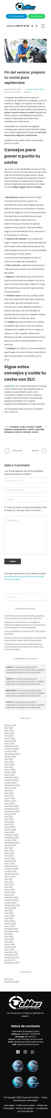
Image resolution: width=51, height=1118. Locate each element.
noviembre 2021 (11, 868)
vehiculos (27, 432)
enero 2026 (9, 743)
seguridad (39, 429)
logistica (8, 429)
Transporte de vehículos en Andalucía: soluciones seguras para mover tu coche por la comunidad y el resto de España (25, 625)
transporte (9, 432)
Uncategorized (11, 981)
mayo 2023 (9, 821)
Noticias (27, 92)
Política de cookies (25, 1105)
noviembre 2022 (11, 837)
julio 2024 (8, 790)
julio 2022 (8, 848)
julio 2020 (8, 910)
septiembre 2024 (12, 785)
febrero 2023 (10, 829)
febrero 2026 (10, 741)
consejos (30, 426)
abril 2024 (8, 795)
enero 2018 (9, 949)
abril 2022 (8, 855)
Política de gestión (25, 1108)
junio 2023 (8, 819)
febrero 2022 (10, 861)
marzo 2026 (9, 738)
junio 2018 (8, 936)
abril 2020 (8, 918)
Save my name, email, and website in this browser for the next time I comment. (25, 509)
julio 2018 (8, 934)
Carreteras (14, 426)
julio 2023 (8, 816)
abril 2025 (8, 767)
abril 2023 (8, 824)
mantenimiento (19, 429)
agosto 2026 (10, 725)
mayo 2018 (9, 939)
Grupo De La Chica (36, 89)
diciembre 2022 (11, 835)
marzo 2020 (9, 921)
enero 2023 (9, 832)
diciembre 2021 (11, 866)
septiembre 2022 (12, 842)
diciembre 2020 (11, 897)
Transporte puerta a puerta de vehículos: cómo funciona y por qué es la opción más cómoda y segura (23, 646)
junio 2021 (8, 881)
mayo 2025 (9, 764)
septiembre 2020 (12, 905)
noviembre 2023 (11, 808)
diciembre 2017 (11, 952)
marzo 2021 (9, 889)
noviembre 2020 (11, 900)
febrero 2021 (10, 892)
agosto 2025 (10, 756)
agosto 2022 (10, 845)
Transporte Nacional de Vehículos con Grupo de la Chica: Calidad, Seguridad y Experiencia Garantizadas (25, 670)
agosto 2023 (10, 814)
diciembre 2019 (11, 928)
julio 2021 (8, 879)
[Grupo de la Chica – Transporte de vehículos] (25, 6)
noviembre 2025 (11, 748)
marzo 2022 (9, 858)
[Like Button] (35, 92)
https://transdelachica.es (28, 1044)
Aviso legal (9, 1105)
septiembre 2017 (11, 957)
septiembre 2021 (11, 874)
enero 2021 (9, 895)
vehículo (18, 432)
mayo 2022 (9, 853)
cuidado (38, 426)
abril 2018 (8, 941)
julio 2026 (8, 728)
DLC (13, 386)
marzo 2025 (9, 769)
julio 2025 (8, 759)
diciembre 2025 (11, 746)
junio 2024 (9, 793)
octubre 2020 (10, 902)
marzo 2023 (9, 827)
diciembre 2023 (11, 806)
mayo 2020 (9, 915)
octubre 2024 (10, 782)
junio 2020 (8, 913)
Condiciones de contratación (33, 1110)
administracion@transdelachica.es (28, 1042)
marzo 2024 (9, 798)
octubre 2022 (10, 840)
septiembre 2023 (12, 811)
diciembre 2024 (11, 777)
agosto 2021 (9, 876)
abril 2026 (8, 735)
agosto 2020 (10, 908)
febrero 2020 (10, 923)
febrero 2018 (10, 947)
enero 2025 (9, 775)
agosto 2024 (10, 788)
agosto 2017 (9, 960)
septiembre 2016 (11, 962)
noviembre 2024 (11, 780)
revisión (30, 429)
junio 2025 (8, 761)
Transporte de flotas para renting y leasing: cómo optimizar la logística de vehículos (24, 616)
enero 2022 (9, 863)
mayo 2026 (9, 733)
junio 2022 (8, 850)
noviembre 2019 (11, 931)
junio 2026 (8, 730)
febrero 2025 (10, 772)
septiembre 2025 (12, 754)
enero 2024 (9, 803)
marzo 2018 (9, 944)
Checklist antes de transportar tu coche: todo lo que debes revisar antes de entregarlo (25, 638)
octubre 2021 (10, 871)
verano (35, 432)
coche (22, 426)
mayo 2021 (9, 884)
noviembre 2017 (11, 955)
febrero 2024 (10, 801)
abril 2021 (8, 887)
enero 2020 (9, 926)
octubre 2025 (10, 751)
